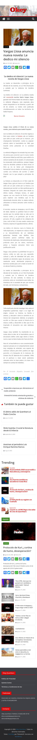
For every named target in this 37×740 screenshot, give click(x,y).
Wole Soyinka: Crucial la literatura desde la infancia (18, 429)
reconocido (9, 97)
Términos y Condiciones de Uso (12, 687)
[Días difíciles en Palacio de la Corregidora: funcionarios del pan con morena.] (8, 641)
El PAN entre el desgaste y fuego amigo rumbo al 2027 (24, 606)
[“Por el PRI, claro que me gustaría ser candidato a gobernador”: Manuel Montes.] (8, 585)
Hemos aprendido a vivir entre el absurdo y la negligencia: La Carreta (23, 652)
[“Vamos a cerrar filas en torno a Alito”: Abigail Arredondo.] (8, 619)
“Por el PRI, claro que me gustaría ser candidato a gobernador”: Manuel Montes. (23, 584)
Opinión (11, 488)
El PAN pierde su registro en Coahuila (21, 501)
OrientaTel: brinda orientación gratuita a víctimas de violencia (18, 396)
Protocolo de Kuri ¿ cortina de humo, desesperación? (21, 491)
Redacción (17, 63)
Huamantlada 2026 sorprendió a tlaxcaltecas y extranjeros (22, 471)
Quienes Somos (7, 683)
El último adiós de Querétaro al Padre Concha (17, 412)
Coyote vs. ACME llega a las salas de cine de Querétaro (22, 511)
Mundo (11, 478)
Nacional (12, 498)
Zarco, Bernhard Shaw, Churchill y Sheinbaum (22, 596)
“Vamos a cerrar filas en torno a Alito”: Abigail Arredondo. (23, 618)
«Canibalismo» (20, 629)
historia (19, 136)
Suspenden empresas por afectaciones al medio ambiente (18, 389)
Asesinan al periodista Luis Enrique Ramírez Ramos (15, 445)
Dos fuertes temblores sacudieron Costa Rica (19, 481)
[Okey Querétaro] (18, 7)
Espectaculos (13, 508)
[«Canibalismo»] (8, 630)
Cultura (6, 47)
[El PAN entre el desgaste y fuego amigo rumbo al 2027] (8, 608)
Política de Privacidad (8, 679)
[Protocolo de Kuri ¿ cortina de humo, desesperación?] (18, 531)
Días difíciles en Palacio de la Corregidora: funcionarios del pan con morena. (24, 640)
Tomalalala (12, 468)
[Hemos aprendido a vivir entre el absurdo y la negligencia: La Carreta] (8, 653)
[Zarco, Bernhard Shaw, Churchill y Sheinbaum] (8, 597)
